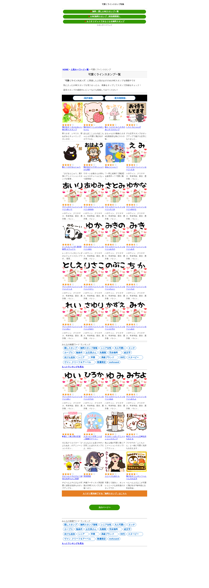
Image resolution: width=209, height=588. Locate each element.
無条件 (79, 352)
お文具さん (91, 352)
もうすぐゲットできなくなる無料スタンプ (104, 21)
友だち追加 (69, 357)
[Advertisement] (104, 46)
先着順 (103, 352)
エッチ (132, 348)
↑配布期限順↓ (120, 98)
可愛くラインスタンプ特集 (113, 4)
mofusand (114, 362)
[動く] (115, 122)
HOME (66, 69)
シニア (81, 357)
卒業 (93, 357)
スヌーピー (133, 357)
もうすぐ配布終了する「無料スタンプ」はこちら (104, 493)
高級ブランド (107, 357)
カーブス (68, 352)
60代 (122, 357)
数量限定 (101, 362)
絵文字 (127, 352)
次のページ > (104, 507)
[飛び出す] (72, 122)
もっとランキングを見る (73, 367)
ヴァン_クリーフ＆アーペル (77, 362)
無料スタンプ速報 (88, 348)
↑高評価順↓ (88, 98)
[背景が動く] (72, 241)
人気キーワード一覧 (80, 69)
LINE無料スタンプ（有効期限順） (104, 16)
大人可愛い (120, 348)
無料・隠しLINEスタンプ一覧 (104, 11)
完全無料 (113, 352)
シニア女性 (106, 348)
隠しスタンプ (70, 348)
